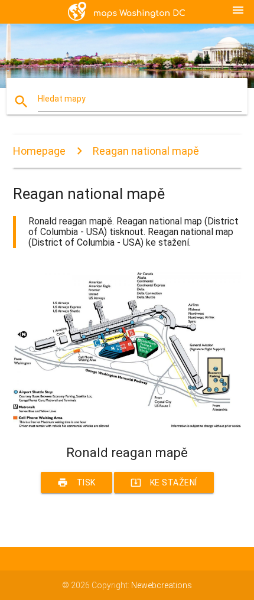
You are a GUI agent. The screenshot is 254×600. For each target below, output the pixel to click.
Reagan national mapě (146, 151)
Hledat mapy (62, 98)
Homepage (39, 151)
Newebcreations (161, 585)
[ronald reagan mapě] (127, 424)
